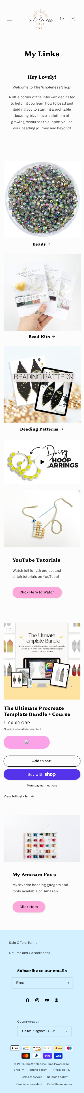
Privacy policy (61, 1069)
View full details (16, 796)
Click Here (28, 907)
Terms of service (31, 1077)
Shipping (9, 729)
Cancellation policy (60, 1084)
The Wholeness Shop (40, 1064)
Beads (39, 243)
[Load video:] (42, 461)
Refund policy (38, 1069)
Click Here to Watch (37, 592)
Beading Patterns (39, 428)
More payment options (42, 785)
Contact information (29, 1084)
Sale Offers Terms (23, 942)
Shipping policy (57, 1077)
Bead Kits (39, 336)
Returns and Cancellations (29, 953)
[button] (9, 19)
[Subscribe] (67, 982)
